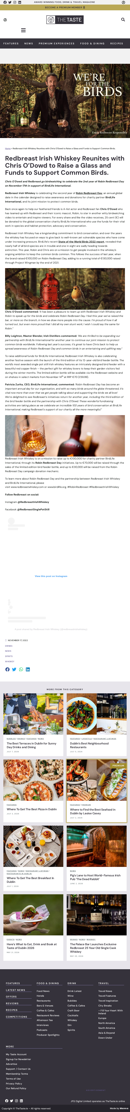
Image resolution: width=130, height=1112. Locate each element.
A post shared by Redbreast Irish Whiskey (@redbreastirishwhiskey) (51, 629)
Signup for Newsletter (18, 1059)
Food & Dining (92, 43)
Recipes (116, 43)
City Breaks (105, 1005)
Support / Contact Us (18, 1068)
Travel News (105, 991)
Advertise (11, 1063)
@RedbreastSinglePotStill (34, 509)
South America (106, 1027)
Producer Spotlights (48, 1034)
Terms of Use (13, 1078)
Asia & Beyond (106, 1032)
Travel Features (107, 995)
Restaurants (43, 1000)
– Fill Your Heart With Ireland (110, 1012)
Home (8, 148)
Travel (103, 983)
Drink (72, 983)
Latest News (15, 990)
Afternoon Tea (45, 1020)
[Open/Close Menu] (23, 30)
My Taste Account (16, 1054)
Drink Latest (75, 991)
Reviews (12, 1003)
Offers (11, 996)
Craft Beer (73, 1010)
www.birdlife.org (57, 487)
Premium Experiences (57, 43)
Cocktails (73, 1015)
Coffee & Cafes (45, 1010)
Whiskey (72, 1020)
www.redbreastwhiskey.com (27, 487)
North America (106, 1023)
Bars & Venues (45, 1005)
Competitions (16, 1016)
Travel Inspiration (108, 1000)
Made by (119, 1108)
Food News (43, 991)
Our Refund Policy (16, 1088)
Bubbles (72, 1000)
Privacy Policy (14, 1083)
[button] (123, 19)
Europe (102, 1018)
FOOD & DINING (48, 983)
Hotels (40, 995)
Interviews (43, 1025)
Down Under (105, 1037)
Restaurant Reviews (48, 1015)
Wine (70, 995)
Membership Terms (17, 1073)
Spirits (71, 1029)
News (28, 43)
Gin (70, 1025)
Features (11, 43)
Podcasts (42, 1029)
